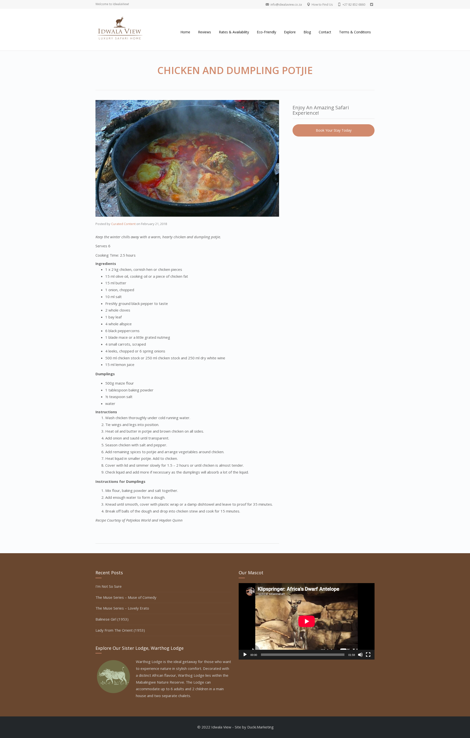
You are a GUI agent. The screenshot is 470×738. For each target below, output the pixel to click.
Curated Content (123, 224)
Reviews (204, 32)
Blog (307, 32)
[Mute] (360, 654)
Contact (325, 32)
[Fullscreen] (368, 654)
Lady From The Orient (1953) (120, 630)
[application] (307, 621)
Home (185, 32)
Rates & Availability (234, 32)
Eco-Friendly (266, 32)
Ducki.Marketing (260, 727)
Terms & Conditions (355, 32)
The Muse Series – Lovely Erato (122, 608)
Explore (290, 32)
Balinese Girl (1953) (112, 619)
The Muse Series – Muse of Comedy (125, 597)
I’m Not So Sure (108, 586)
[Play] (245, 654)
